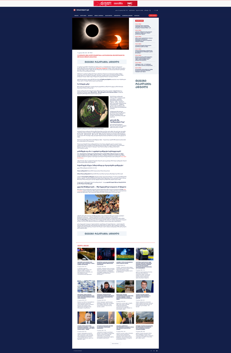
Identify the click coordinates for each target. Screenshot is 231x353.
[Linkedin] (87, 239)
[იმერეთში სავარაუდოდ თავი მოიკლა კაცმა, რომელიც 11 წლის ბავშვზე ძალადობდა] (86, 254)
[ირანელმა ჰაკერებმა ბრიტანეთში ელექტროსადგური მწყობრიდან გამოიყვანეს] (106, 254)
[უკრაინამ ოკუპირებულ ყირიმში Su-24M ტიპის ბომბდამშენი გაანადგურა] (106, 318)
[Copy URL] (95, 239)
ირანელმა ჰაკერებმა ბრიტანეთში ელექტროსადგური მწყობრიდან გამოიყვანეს (105, 263)
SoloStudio (80, 350)
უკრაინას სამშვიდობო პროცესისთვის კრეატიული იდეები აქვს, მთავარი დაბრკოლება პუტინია (143, 33)
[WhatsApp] (84, 239)
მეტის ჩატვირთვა (115, 343)
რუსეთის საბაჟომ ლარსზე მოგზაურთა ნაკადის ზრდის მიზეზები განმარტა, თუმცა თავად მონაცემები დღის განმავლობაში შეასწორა (143, 58)
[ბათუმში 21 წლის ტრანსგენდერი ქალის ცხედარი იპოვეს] (125, 254)
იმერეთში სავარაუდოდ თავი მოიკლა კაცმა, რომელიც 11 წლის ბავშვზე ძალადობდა (85, 263)
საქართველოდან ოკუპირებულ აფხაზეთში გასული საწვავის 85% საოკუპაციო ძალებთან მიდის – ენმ (143, 26)
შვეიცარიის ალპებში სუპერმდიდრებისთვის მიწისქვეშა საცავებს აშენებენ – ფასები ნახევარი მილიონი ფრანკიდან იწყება (124, 297)
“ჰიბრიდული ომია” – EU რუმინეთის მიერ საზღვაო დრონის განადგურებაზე (143, 65)
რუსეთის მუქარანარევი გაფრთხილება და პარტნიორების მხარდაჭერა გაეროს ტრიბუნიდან (144, 51)
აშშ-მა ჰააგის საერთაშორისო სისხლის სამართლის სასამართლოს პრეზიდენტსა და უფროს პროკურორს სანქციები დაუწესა (143, 40)
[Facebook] (154, 10)
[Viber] (92, 239)
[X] (155, 10)
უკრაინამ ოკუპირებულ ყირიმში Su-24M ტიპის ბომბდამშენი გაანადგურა (105, 327)
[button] (150, 10)
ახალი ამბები (138, 30)
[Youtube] (157, 10)
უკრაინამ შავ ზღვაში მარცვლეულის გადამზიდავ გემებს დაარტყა (143, 46)
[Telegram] (89, 239)
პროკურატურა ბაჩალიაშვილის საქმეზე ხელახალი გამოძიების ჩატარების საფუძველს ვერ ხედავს (144, 70)
